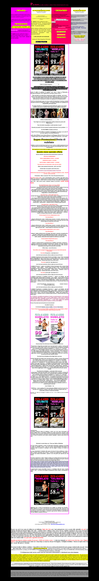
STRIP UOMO (61, 34)
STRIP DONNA (61, 32)
